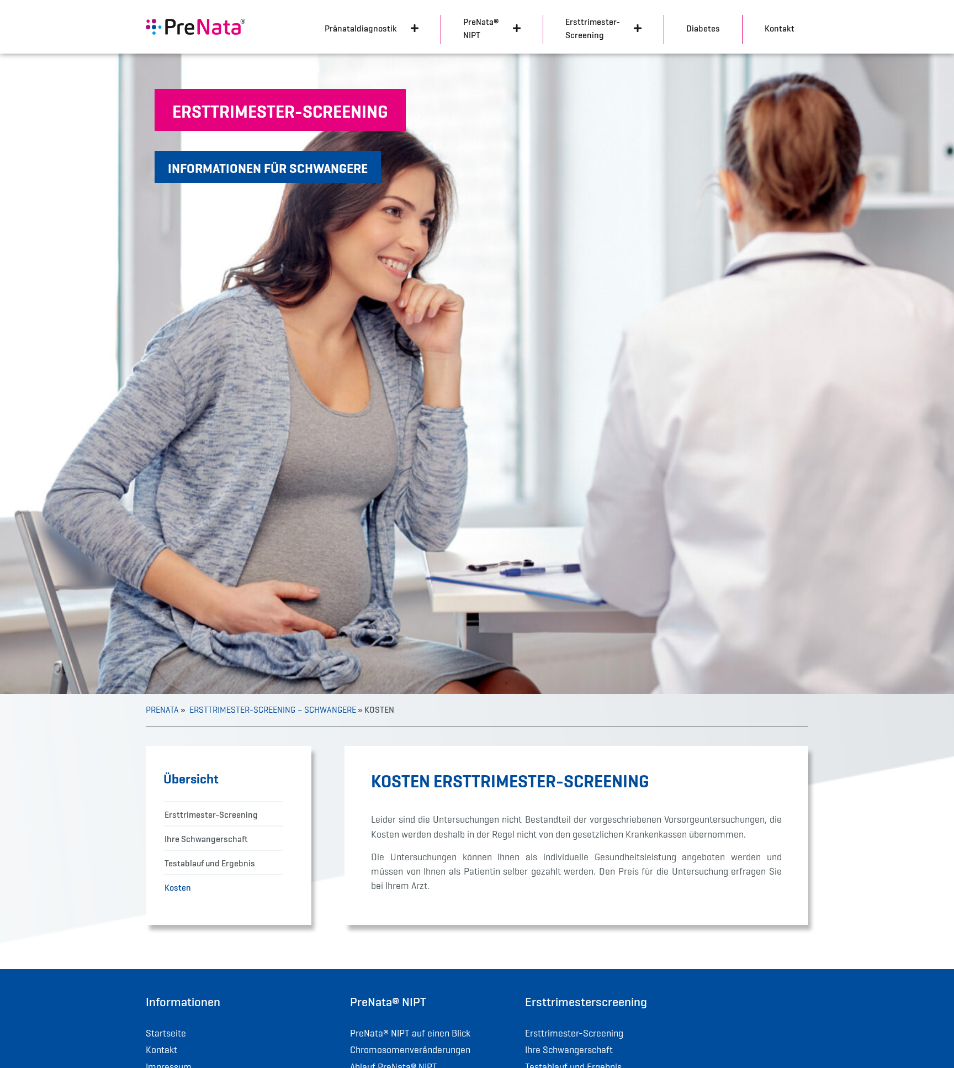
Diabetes (703, 28)
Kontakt (779, 28)
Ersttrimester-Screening (211, 814)
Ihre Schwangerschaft (206, 839)
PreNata (162, 710)
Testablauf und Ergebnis (210, 863)
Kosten (178, 887)
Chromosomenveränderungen (410, 1049)
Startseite (166, 1033)
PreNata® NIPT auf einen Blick (410, 1033)
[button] (280, 110)
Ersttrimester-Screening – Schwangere (271, 710)
